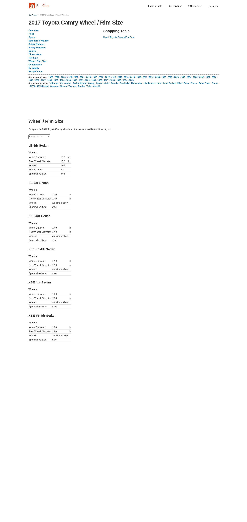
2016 (113, 77)
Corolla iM (125, 83)
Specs (31, 37)
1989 (93, 80)
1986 (112, 80)
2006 (176, 77)
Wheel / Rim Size (37, 61)
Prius (186, 83)
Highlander (136, 83)
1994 (62, 80)
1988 (100, 80)
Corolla (114, 83)
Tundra (81, 86)
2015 (120, 77)
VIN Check (193, 6)
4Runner (54, 83)
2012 (139, 77)
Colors (32, 51)
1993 (68, 80)
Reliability (33, 68)
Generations (35, 64)
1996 (49, 80)
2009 (157, 77)
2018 (101, 77)
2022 (76, 77)
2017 (107, 77)
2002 (201, 77)
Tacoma (72, 86)
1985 (118, 80)
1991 (81, 80)
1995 (56, 80)
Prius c (194, 83)
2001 (208, 77)
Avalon (67, 83)
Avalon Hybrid (79, 83)
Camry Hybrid (102, 83)
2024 (63, 77)
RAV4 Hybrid (42, 86)
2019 (94, 77)
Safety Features (36, 47)
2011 (145, 77)
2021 (82, 77)
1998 (37, 80)
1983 (131, 80)
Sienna (63, 86)
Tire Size (33, 58)
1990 (87, 80)
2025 (57, 77)
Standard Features (38, 40)
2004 (189, 77)
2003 (195, 77)
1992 (74, 80)
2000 (214, 77)
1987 (106, 80)
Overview (33, 30)
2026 (50, 77)
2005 (182, 77)
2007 (170, 77)
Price (31, 34)
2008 (164, 77)
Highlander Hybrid (152, 83)
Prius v (215, 83)
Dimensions (34, 54)
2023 (69, 77)
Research (174, 6)
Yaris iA (96, 86)
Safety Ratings (36, 44)
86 (61, 83)
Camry (91, 83)
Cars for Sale (155, 6)
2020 (88, 77)
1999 (30, 80)
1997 (43, 80)
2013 (132, 77)
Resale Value (35, 71)
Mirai (179, 83)
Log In (215, 6)
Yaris (88, 86)
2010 (151, 77)
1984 (125, 80)
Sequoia (54, 86)
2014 (126, 77)
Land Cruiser (169, 83)
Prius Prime (204, 83)
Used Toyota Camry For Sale (118, 37)
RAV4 (32, 86)
